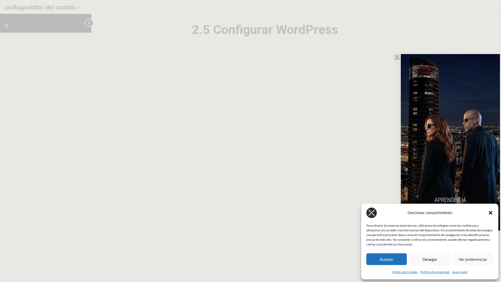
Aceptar (386, 259)
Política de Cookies (405, 272)
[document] (250, 141)
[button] (490, 212)
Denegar (429, 259)
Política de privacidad (435, 272)
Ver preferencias (473, 259)
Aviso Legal (459, 272)
